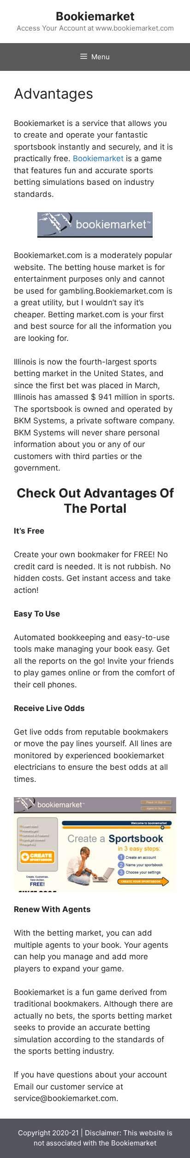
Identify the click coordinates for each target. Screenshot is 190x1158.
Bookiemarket (95, 16)
